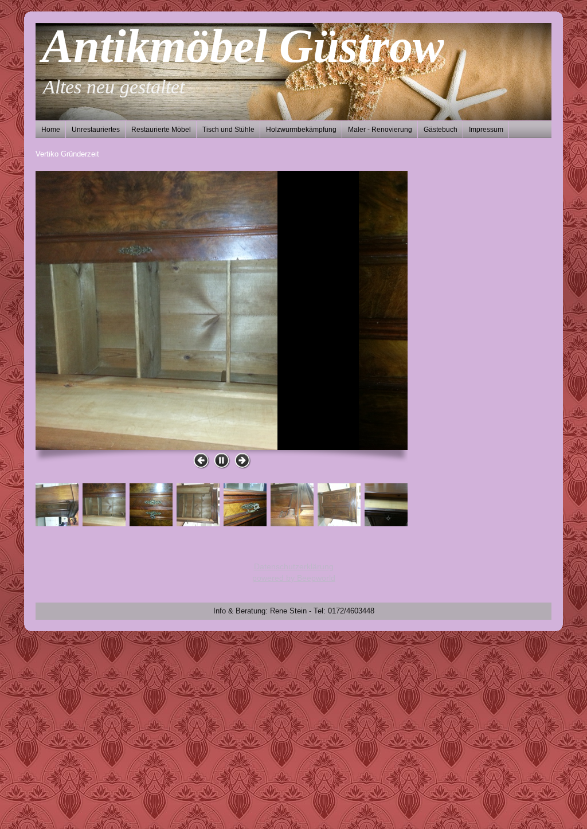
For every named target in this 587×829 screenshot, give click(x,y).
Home (50, 130)
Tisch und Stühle (228, 130)
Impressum (486, 130)
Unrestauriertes (96, 130)
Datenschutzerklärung (294, 566)
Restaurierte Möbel (161, 130)
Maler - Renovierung (380, 130)
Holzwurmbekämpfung (301, 130)
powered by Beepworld (293, 577)
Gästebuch (440, 130)
